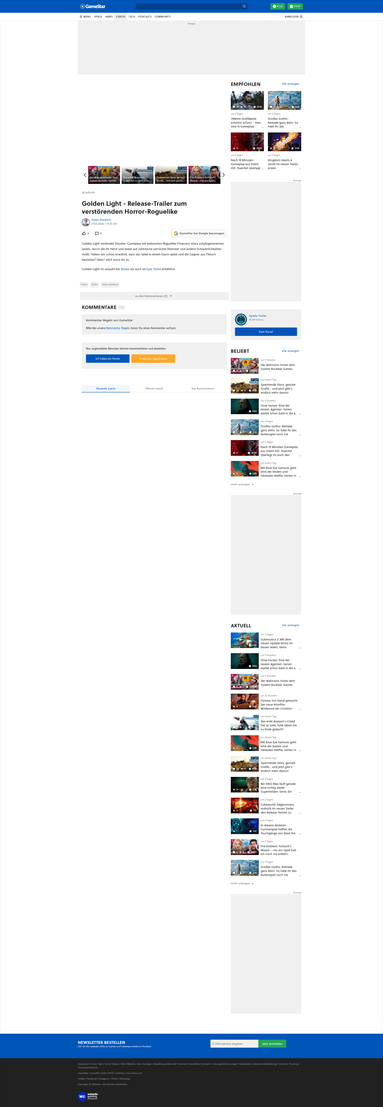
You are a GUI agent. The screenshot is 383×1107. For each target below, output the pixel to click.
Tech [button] (132, 16)
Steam (125, 269)
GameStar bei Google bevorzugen (202, 233)
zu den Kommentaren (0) (151, 296)
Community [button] (163, 16)
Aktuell (241, 626)
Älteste (154, 388)
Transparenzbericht (88, 1067)
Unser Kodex (112, 1064)
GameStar (83, 1073)
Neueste (105, 388)
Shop (297, 6)
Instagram (104, 1078)
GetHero (120, 1073)
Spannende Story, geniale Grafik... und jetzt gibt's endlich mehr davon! (278, 388)
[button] (85, 17)
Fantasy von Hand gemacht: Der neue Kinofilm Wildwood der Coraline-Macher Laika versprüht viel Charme (279, 708)
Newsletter (194, 1064)
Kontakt (205, 1064)
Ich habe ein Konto (108, 359)
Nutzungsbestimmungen (224, 1064)
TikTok (114, 1078)
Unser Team (97, 1064)
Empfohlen (246, 84)
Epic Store (154, 269)
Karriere (183, 1064)
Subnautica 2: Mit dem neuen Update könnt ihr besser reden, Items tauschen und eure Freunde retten (279, 647)
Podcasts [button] (145, 16)
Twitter (81, 1078)
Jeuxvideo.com (134, 1073)
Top (203, 388)
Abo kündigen (144, 1064)
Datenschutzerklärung (264, 1064)
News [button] (109, 16)
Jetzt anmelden (272, 1044)
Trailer (94, 284)
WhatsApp (124, 1078)
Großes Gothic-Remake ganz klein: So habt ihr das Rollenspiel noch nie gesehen (278, 432)
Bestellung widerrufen (165, 1064)
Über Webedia (127, 1064)
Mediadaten (245, 1064)
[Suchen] (244, 6)
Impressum (83, 1064)
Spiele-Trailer (258, 316)
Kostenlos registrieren (153, 359)
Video (84, 284)
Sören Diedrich (101, 220)
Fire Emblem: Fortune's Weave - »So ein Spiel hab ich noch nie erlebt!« (278, 850)
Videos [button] (120, 16)
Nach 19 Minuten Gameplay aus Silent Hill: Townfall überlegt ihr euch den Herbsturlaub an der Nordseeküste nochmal (279, 455)
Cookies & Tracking (288, 1064)
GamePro (95, 1073)
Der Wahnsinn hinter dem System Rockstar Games (278, 367)
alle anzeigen (290, 84)
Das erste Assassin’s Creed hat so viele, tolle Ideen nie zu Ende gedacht (279, 725)
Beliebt (240, 351)
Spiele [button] (98, 16)
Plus (280, 6)
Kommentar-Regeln (118, 328)
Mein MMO (108, 1073)
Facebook (92, 1078)
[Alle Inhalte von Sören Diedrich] (86, 222)
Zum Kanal (266, 332)
